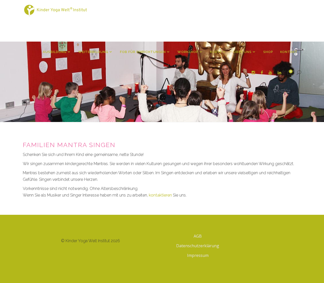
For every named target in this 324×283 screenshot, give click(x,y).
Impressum (198, 255)
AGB (198, 236)
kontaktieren (160, 195)
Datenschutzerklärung (197, 246)
